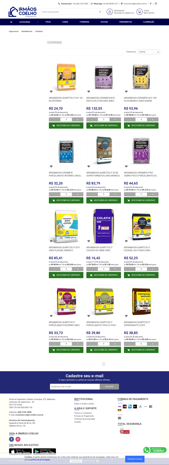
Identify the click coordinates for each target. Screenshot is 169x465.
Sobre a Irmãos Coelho (84, 404)
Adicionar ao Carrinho (68, 125)
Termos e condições (83, 413)
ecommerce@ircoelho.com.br (135, 4)
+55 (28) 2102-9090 (80, 4)
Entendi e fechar (135, 459)
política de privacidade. (40, 460)
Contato (77, 422)
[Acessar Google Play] (44, 451)
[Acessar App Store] (20, 451)
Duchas (104, 22)
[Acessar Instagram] (156, 4)
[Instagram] (17, 439)
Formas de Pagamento (84, 416)
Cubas (65, 22)
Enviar (109, 386)
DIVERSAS (39, 31)
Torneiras (84, 22)
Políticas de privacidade (84, 419)
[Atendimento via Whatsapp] (154, 450)
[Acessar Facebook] (151, 4)
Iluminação (148, 22)
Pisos (48, 22)
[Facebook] (11, 439)
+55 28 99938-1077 (110, 4)
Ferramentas (125, 22)
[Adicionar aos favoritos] (51, 91)
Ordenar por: (131, 52)
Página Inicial (13, 31)
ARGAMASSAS (26, 31)
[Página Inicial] (22, 16)
